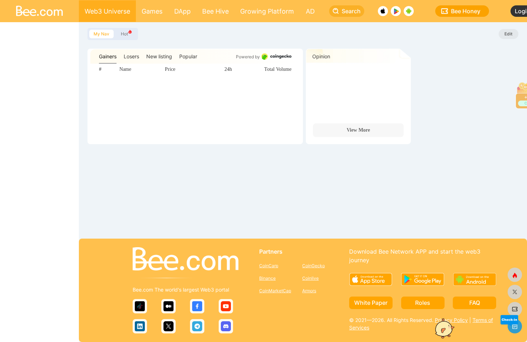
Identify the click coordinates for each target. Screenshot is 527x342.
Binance (267, 278)
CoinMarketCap (275, 290)
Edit (508, 33)
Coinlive (310, 278)
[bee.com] (515, 309)
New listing (159, 56)
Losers (131, 56)
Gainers (108, 56)
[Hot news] (515, 275)
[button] (509, 320)
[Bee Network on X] (515, 292)
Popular (188, 56)
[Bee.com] (185, 259)
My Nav (101, 33)
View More (358, 130)
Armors (309, 290)
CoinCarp (268, 265)
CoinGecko (313, 265)
